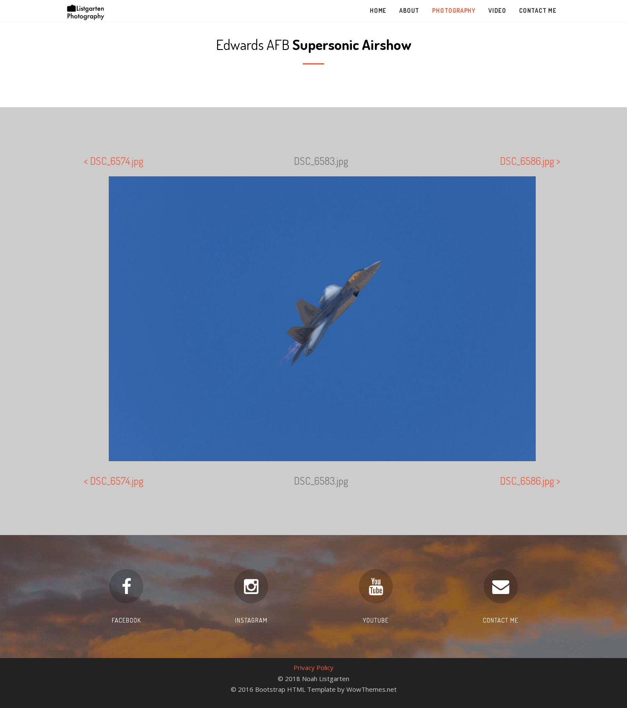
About (409, 10)
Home (378, 10)
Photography (454, 10)
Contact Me (538, 10)
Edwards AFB (314, 44)
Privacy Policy (313, 667)
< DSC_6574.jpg (113, 160)
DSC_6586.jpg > (530, 160)
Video (497, 10)
